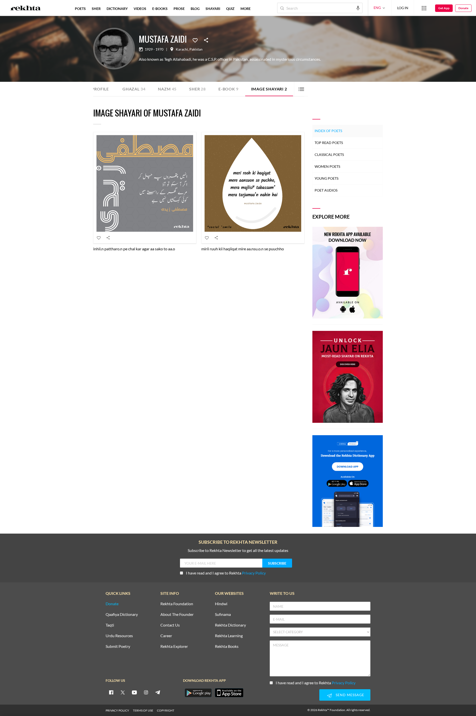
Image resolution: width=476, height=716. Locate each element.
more (245, 8)
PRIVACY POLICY (117, 710)
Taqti (110, 625)
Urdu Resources (119, 636)
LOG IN (402, 8)
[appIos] (229, 692)
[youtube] (134, 692)
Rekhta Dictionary (230, 625)
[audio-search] (358, 7)
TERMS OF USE (143, 710)
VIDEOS (140, 8)
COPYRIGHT (165, 710)
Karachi (182, 49)
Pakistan (196, 49)
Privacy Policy (254, 573)
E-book (228, 88)
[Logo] (25, 8)
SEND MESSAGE (350, 695)
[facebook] (111, 692)
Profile (100, 88)
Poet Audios (326, 190)
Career (166, 636)
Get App (443, 8)
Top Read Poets (329, 143)
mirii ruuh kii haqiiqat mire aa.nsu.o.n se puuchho (242, 248)
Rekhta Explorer (174, 646)
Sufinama (223, 614)
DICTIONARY (117, 8)
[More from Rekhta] (423, 7)
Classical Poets (329, 154)
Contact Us (170, 625)
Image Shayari (269, 88)
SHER (96, 8)
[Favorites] (195, 39)
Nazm (167, 88)
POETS (80, 8)
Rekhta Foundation (176, 604)
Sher (197, 88)
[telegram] (158, 692)
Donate (463, 8)
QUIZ (230, 8)
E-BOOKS (160, 8)
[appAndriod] (198, 692)
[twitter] (123, 692)
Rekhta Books (226, 646)
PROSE (179, 8)
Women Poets (327, 166)
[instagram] (146, 692)
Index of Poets (328, 131)
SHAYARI (213, 8)
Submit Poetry (118, 646)
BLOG (195, 8)
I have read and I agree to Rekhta (226, 573)
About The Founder (177, 614)
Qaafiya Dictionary (122, 614)
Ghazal (133, 88)
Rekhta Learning (229, 636)
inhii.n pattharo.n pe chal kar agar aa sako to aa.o (134, 248)
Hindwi (221, 604)
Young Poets (326, 178)
